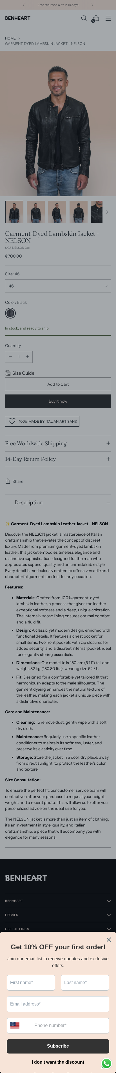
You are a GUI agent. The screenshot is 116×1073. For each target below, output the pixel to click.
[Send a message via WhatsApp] (106, 1063)
